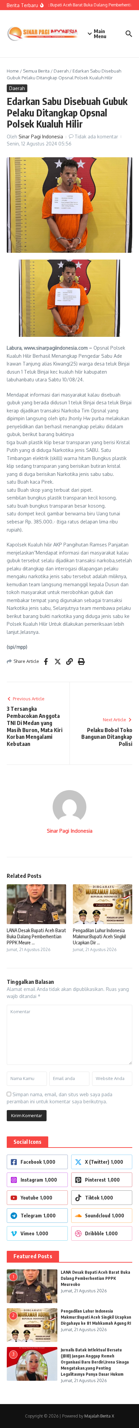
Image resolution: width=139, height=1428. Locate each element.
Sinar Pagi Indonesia (41, 136)
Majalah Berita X (99, 1416)
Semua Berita (36, 71)
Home (13, 71)
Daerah (61, 71)
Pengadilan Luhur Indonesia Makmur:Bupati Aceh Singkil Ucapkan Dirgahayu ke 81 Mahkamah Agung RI (96, 1317)
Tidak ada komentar (96, 136)
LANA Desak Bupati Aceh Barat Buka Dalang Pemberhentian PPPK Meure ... (36, 936)
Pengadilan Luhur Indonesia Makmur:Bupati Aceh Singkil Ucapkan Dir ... (99, 936)
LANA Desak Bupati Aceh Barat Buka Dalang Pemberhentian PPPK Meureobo (95, 1278)
